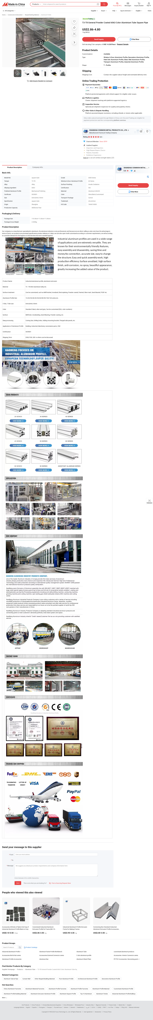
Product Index (112, 1005)
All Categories (9, 11)
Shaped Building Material (32, 15)
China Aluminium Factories (12, 989)
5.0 (125, 171)
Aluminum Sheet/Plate (83, 959)
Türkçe (117, 1007)
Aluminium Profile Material (100, 989)
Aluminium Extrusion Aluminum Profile (43, 994)
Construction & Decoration (15, 15)
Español (34, 1007)
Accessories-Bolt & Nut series (11, 955)
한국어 (93, 1007)
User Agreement (88, 1012)
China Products (35, 1005)
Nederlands (80, 1007)
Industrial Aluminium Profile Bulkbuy (123, 994)
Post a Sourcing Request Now (60, 883)
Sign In (85, 158)
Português (42, 1007)
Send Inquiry (99, 39)
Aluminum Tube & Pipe (11, 979)
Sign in (149, 5)
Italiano (66, 1007)
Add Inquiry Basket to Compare (41, 81)
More (4, 998)
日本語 (99, 1007)
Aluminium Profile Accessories (11, 959)
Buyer (103, 11)
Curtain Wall (26, 979)
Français (49, 1007)
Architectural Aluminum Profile (87, 979)
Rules (149, 11)
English (28, 1007)
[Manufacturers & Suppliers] (13, 4)
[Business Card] (148, 176)
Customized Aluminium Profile (123, 989)
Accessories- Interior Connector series (126, 955)
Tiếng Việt (124, 1007)
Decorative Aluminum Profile (111, 979)
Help (113, 11)
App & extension (125, 11)
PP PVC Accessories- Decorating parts (126, 959)
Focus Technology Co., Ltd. (63, 1012)
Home (4, 15)
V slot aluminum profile (83, 955)
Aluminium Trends (102, 994)
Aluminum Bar (44, 959)
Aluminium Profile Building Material (15, 994)
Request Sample (122, 44)
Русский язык (58, 1007)
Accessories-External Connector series (51, 955)
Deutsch (72, 1007)
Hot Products (25, 1005)
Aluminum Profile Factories (79, 989)
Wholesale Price (79, 1005)
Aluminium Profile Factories (57, 989)
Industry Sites (90, 1005)
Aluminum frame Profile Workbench (50, 952)
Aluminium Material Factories (34, 989)
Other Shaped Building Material (45, 979)
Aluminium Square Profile (68, 994)
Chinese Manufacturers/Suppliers (51, 1005)
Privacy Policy (107, 1012)
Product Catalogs (31, 947)
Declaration (98, 1012)
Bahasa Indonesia (134, 1007)
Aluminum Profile (46, 15)
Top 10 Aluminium (86, 994)
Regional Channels (101, 1005)
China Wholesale (68, 1005)
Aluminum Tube (81, 952)
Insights (129, 1005)
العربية (87, 1007)
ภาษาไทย (110, 1007)
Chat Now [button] (135, 39)
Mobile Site (122, 1005)
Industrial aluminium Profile (11, 952)
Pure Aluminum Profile (66, 979)
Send (17, 883)
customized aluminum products (124, 952)
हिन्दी (104, 1007)
